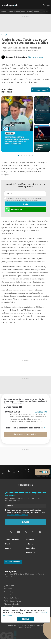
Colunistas (30, 548)
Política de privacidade (12, 592)
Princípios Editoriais (11, 604)
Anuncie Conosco (12, 562)
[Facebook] (40, 532)
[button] (18, 155)
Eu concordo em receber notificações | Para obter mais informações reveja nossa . (23, 199)
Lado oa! (45, 12)
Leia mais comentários (25, 434)
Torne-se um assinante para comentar (24, 428)
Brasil (23, 12)
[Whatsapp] (26, 532)
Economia (36, 12)
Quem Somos (9, 586)
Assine (39, 472)
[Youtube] (18, 532)
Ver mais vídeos (39, 90)
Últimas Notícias (14, 12)
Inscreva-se (16, 210)
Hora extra (8, 589)
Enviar (25, 204)
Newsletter (30, 552)
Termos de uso (9, 595)
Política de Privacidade (30, 200)
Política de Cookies (11, 598)
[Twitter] (11, 532)
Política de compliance (12, 601)
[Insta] (33, 532)
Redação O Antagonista (16, 57)
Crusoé (3, 12)
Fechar (25, 619)
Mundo (29, 12)
